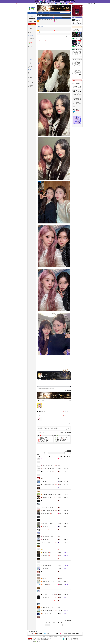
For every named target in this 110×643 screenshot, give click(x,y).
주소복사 (38, 388)
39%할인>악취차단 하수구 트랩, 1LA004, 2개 (77, 87)
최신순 (43, 400)
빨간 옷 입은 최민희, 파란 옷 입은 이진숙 (48, 600)
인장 (38, 379)
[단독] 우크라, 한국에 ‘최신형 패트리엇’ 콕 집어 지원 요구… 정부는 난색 (52, 542)
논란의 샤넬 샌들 (45, 568)
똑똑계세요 (60, 458)
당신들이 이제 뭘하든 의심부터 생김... (48, 497)
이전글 (43, 432)
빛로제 (60, 484)
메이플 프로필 (54, 379)
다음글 (40, 432)
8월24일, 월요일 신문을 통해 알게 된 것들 (48, 494)
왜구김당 (60, 526)
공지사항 (69, 636)
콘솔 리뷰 (29, 32)
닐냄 (59, 539)
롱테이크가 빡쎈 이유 (45, 555)
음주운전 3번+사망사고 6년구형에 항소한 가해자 (49, 610)
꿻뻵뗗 (60, 568)
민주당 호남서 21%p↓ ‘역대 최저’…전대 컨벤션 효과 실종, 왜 (50, 597)
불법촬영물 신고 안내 (61, 636)
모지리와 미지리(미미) (46, 578)
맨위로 (65, 432)
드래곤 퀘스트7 (30, 86)
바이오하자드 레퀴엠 (30, 85)
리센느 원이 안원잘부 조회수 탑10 (47, 500)
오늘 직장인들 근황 (45, 552)
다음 (61, 622)
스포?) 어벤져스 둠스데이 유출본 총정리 (48, 536)
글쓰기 (69, 620)
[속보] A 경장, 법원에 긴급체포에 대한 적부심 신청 (49, 465)
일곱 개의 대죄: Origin (31, 82)
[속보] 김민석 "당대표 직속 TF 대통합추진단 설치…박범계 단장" (51, 507)
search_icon (69, 12)
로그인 (89, 3)
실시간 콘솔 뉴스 (30, 28)
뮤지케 (60, 613)
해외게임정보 (30, 77)
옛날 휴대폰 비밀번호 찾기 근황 (47, 523)
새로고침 (70, 400)
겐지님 (60, 497)
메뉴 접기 (67, 379)
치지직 (29, 72)
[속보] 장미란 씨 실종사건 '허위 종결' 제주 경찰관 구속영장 (50, 510)
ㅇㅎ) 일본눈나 (45, 529)
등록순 (40, 400)
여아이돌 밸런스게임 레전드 (46, 565)
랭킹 (46, 379)
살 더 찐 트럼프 (45, 584)
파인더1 (60, 507)
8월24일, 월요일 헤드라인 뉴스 (47, 581)
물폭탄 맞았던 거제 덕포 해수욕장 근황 (48, 549)
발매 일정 (29, 33)
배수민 (39, 34)
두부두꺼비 (60, 584)
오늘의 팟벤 (29, 63)
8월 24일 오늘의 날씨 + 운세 (46, 607)
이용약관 (47, 636)
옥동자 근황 (44, 571)
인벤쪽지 (44, 376)
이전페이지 (62, 432)
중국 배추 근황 (45, 526)
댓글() (69, 36)
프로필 (43, 379)
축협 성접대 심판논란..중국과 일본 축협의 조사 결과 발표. (50, 468)
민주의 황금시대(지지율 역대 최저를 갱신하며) (49, 458)
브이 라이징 (29, 81)
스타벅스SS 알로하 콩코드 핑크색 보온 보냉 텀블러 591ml (77, 83)
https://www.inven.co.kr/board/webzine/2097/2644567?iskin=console (47, 388)
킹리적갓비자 (60, 481)
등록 (68, 428)
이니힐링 (46, 376)
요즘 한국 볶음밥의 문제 (46, 513)
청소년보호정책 (55, 636)
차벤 (28, 73)
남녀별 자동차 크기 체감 (46, 481)
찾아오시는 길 (65, 636)
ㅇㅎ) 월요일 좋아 (45, 539)
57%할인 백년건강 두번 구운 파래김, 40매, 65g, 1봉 (77, 86)
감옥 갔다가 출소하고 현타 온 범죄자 (47, 471)
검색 (35, 21)
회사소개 (40, 636)
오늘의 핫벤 (29, 62)
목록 (66, 36)
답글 (69, 409)
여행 (28, 76)
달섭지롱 (60, 478)
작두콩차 (60, 597)
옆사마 (60, 571)
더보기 (47, 376)
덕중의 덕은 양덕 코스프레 (46, 613)
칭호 (50, 379)
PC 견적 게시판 (30, 66)
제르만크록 (60, 529)
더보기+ (52, 435)
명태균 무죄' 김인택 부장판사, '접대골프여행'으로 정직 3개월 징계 (51, 484)
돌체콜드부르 (60, 578)
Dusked (60, 542)
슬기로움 (60, 468)
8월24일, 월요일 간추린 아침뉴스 (47, 478)
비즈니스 (44, 636)
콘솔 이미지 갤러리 (30, 46)
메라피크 (60, 465)
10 (59, 622)
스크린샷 (29, 47)
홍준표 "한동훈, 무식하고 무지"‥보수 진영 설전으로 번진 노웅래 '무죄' (52, 594)
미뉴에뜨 (60, 513)
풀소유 (60, 549)
